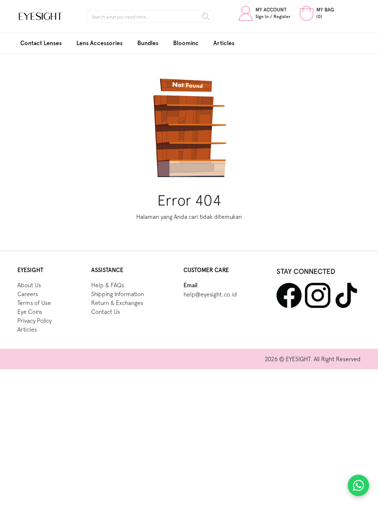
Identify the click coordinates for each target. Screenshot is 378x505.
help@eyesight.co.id (210, 294)
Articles (223, 43)
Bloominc (186, 43)
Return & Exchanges (117, 302)
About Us (29, 285)
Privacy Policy (34, 320)
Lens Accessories (99, 43)
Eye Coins (29, 311)
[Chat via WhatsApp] (358, 485)
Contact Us (105, 311)
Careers (27, 294)
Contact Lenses (41, 43)
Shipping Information (117, 294)
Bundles (147, 43)
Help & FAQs (107, 285)
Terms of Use (34, 302)
